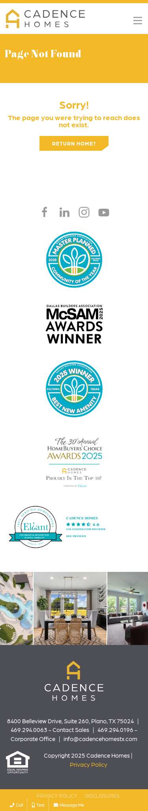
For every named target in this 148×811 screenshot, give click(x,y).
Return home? (74, 143)
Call (18, 804)
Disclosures (102, 795)
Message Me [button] (71, 804)
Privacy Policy (88, 764)
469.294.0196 (115, 729)
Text (40, 804)
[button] (137, 20)
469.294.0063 (29, 729)
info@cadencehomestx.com (100, 738)
